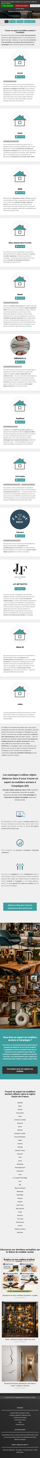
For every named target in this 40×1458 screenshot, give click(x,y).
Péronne (20, 1198)
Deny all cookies (22, 6)
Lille (20, 1184)
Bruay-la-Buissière (20, 1137)
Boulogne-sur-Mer (20, 1133)
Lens (20, 1181)
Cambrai (20, 1143)
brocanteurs (28, 326)
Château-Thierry (20, 1150)
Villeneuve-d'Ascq (20, 1229)
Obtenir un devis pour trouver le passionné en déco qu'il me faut (20, 906)
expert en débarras (30, 21)
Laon (20, 1174)
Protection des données (20, 1417)
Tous (6, 21)
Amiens (20, 1109)
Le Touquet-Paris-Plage (20, 1178)
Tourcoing (20, 1219)
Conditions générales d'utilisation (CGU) (20, 1415)
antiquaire (12, 21)
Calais (20, 1140)
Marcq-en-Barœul (20, 1188)
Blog (20, 1422)
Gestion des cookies (20, 1420)
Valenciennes (20, 1222)
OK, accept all (8, 6)
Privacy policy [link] (20, 8)
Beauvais (20, 1123)
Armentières (20, 1113)
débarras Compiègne (20, 1439)
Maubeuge (20, 1191)
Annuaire (12, 1413)
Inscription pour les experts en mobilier (20, 1070)
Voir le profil (20, 77)
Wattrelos (20, 1232)
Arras (20, 1116)
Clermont (20, 1154)
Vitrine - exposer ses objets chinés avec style (20, 1339)
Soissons (20, 1215)
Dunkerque (20, 1164)
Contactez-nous (20, 1424)
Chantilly (20, 1147)
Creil (20, 1157)
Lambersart (20, 1171)
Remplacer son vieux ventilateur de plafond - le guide (20, 1295)
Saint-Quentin (20, 1208)
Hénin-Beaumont (20, 1167)
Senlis (20, 1212)
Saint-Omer (20, 1205)
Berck (20, 1126)
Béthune (20, 1130)
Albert (20, 1106)
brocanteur (20, 21)
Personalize (35, 6)
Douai (20, 1160)
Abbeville (20, 1102)
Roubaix (20, 1201)
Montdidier (20, 1195)
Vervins (20, 1225)
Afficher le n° (21, 588)
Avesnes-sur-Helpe (20, 1120)
